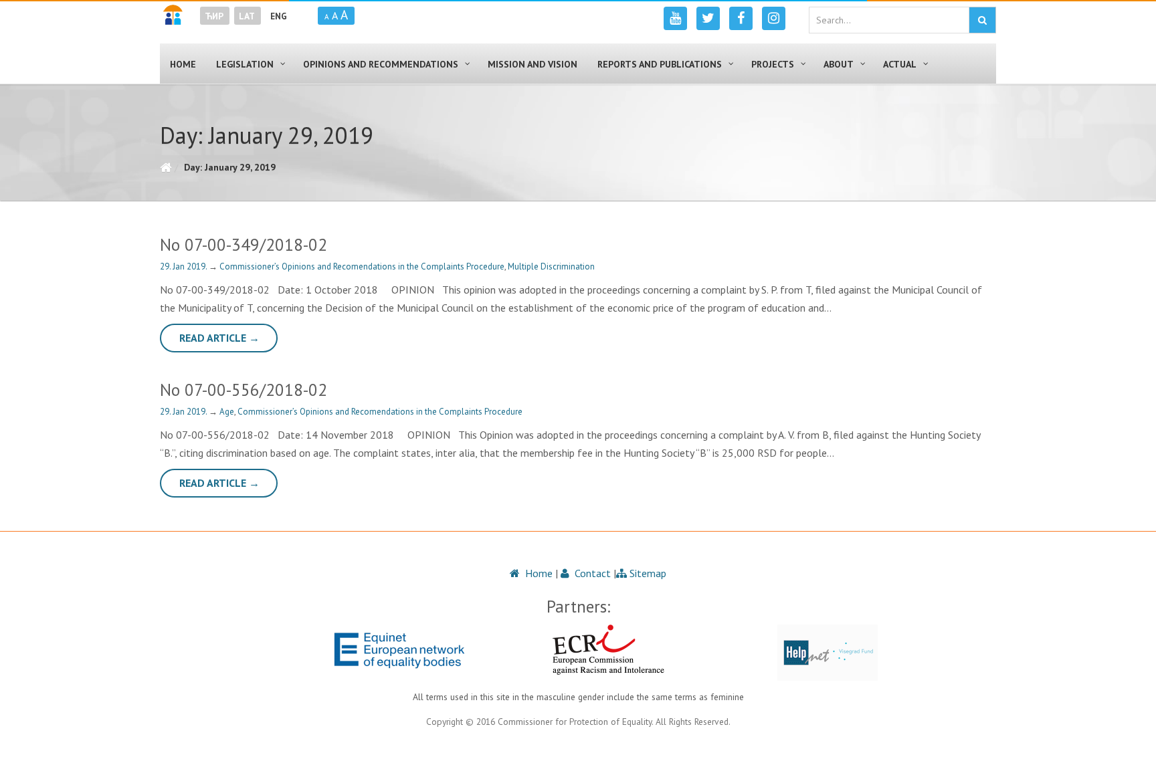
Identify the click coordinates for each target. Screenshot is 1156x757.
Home (537, 573)
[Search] (982, 20)
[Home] (165, 167)
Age (226, 411)
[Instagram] (774, 18)
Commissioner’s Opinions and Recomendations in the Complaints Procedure (361, 266)
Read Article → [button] (219, 337)
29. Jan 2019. (184, 266)
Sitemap (646, 573)
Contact (591, 573)
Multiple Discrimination (551, 266)
